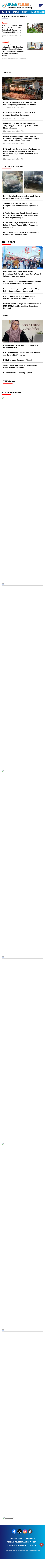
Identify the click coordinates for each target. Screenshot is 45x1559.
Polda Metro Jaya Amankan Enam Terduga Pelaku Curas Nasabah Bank (21, 233)
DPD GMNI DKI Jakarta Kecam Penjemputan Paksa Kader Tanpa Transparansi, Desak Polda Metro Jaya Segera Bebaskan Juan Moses (21, 152)
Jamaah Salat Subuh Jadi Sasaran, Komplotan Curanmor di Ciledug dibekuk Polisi (20, 205)
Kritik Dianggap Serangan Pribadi (17, 360)
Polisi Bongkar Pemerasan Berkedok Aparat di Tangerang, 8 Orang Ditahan (21, 197)
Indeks (33, 1545)
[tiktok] (30, 1533)
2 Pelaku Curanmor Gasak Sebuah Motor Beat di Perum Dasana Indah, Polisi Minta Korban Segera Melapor (20, 215)
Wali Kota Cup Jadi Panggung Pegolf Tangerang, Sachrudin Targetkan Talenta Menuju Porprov (20, 125)
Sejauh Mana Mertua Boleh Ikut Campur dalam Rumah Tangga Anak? (20, 366)
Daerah (16, 12)
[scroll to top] (41, 1544)
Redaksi (29, 1538)
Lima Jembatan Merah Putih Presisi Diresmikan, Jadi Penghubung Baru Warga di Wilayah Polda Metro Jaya (22, 274)
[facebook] (14, 1533)
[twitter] (19, 1533)
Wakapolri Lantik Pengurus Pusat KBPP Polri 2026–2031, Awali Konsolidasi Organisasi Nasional (22, 306)
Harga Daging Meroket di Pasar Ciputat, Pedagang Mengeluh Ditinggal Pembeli (20, 103)
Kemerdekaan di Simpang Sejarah (17, 373)
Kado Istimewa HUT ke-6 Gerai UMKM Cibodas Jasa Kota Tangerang (19, 114)
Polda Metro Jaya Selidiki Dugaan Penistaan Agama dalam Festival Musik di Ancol (22, 282)
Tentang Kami (16, 1538)
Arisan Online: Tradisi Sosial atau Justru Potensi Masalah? (20, 346)
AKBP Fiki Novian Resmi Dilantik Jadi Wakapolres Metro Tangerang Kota (19, 297)
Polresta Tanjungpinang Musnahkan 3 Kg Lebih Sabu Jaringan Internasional (21, 290)
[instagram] (25, 1533)
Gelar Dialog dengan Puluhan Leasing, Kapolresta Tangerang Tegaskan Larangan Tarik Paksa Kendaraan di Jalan (21, 138)
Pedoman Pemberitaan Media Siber (21, 1542)
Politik (25, 12)
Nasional (6, 12)
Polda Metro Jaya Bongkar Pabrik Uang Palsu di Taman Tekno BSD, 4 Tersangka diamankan (20, 225)
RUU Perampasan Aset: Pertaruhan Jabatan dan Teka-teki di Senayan (21, 354)
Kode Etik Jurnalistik (17, 1545)
